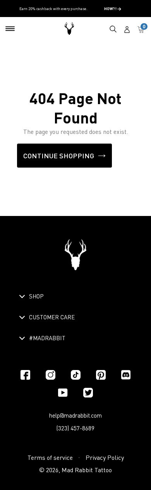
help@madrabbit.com (75, 415)
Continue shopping (58, 155)
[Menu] (10, 28)
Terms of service (50, 457)
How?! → (112, 8)
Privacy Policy (105, 457)
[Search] (113, 28)
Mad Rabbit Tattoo (87, 470)
